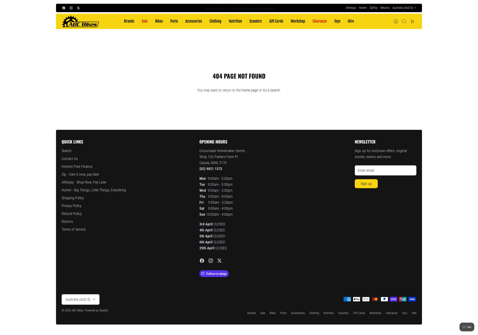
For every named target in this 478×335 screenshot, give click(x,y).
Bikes (159, 21)
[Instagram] (71, 7)
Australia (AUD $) (402, 8)
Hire (351, 21)
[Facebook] (63, 7)
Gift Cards (276, 21)
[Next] (304, 8)
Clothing (215, 21)
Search (67, 151)
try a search (271, 90)
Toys (337, 21)
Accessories (193, 21)
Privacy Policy (71, 206)
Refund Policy (72, 213)
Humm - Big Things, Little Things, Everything (94, 190)
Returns (384, 8)
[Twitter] (78, 7)
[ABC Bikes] (80, 21)
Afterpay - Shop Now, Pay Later (84, 182)
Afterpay (351, 8)
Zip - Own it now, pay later (80, 174)
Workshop (298, 21)
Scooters (255, 21)
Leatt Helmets (265, 8)
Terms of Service (74, 229)
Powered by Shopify (96, 310)
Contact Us (70, 158)
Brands (129, 21)
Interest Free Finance (77, 166)
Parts (174, 21)
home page (250, 90)
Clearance (320, 21)
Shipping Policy (73, 198)
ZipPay (374, 8)
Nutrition (235, 21)
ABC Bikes (77, 310)
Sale (145, 21)
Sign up (366, 183)
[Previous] (173, 8)
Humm (363, 8)
